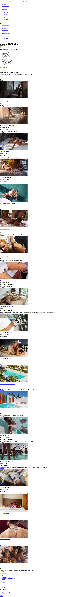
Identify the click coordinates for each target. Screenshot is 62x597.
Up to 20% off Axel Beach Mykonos (7, 384)
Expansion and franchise (6, 575)
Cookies (3, 593)
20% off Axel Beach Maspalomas (7, 435)
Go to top (1, 596)
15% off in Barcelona (4, 151)
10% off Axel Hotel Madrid (5, 487)
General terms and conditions (6, 592)
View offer (2, 106)
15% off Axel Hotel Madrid (5, 358)
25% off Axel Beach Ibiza (5, 539)
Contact (3, 582)
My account (6, 22)
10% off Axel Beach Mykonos (6, 409)
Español (3, 586)
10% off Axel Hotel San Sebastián (7, 332)
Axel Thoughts (4, 574)
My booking (4, 583)
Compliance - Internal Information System (8, 578)
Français (3, 587)
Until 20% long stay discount (6, 280)
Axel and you (2, 22)
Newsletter (4, 580)
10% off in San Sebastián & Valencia (7, 203)
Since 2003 (4, 573)
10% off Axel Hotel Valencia (6, 177)
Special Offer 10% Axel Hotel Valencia (8, 125)
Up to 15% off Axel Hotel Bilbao (6, 461)
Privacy (3, 591)
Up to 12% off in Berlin (5, 229)
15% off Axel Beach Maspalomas (7, 564)
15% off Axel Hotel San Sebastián (7, 306)
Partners (3, 579)
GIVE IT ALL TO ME (3, 67)
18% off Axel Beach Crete (5, 99)
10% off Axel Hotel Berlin (5, 254)
